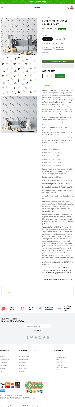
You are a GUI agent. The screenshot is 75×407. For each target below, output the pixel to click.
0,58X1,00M (47, 39)
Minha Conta (2, 356)
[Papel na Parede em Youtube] (35, 337)
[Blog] (48, 337)
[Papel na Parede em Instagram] (40, 337)
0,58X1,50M (59, 39)
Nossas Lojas (22, 365)
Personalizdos (22, 371)
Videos (1, 371)
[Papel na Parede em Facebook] (27, 337)
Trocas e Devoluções (4, 359)
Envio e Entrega (3, 365)
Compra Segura (3, 362)
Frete (43, 32)
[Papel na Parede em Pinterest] (44, 337)
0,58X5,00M (59, 48)
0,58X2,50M (47, 43)
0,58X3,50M (47, 48)
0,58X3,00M (59, 43)
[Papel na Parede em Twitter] (31, 337)
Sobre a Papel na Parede (24, 356)
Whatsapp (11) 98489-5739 (18, 399)
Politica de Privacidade (24, 359)
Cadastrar (37, 331)
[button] (58, 66)
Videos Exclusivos (23, 368)
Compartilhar (48, 85)
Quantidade (45, 52)
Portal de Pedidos (23, 362)
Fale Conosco (3, 368)
